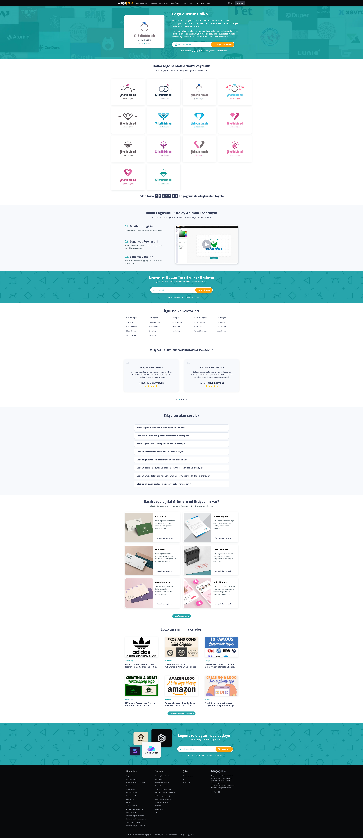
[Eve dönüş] (125, 3)
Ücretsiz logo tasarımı (162, 786)
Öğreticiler (158, 806)
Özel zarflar (130, 799)
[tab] (139, 43)
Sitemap (181, 835)
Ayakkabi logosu (132, 326)
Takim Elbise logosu (201, 331)
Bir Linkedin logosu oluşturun (135, 825)
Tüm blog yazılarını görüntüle (180, 713)
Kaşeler (128, 802)
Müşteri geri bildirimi (161, 802)
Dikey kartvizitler (131, 796)
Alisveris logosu (131, 318)
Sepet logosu (199, 326)
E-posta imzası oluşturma (134, 809)
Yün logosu (221, 322)
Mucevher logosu (200, 318)
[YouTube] (219, 792)
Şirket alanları (159, 779)
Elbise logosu (153, 326)
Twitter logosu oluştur (133, 822)
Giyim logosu (153, 335)
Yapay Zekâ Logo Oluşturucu (159, 3)
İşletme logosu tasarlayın (163, 799)
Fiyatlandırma (159, 809)
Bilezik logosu (131, 331)
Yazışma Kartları (131, 792)
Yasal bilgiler (159, 835)
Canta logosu (131, 335)
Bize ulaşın (186, 782)
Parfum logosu (199, 322)
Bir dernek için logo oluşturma (164, 796)
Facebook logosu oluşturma (135, 816)
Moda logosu (221, 331)
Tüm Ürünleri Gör (131, 806)
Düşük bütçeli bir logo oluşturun (165, 792)
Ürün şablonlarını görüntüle (164, 538)
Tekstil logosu (222, 318)
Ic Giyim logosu (176, 322)
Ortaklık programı (188, 776)
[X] (215, 792)
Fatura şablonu (131, 812)
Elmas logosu (153, 331)
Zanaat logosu (222, 326)
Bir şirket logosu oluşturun (163, 789)
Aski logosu (130, 322)
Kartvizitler (129, 786)
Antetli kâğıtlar (130, 789)
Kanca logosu (176, 326)
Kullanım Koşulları (171, 835)
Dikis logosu (153, 318)
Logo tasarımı (130, 776)
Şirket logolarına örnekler (163, 776)
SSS (184, 779)
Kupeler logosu (176, 331)
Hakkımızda (200, 3)
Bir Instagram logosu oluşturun (136, 819)
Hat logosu (175, 318)
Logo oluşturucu (131, 779)
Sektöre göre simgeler (162, 782)
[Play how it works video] (206, 244)
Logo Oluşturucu (141, 3)
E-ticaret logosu (154, 322)
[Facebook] (212, 792)
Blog (208, 3)
